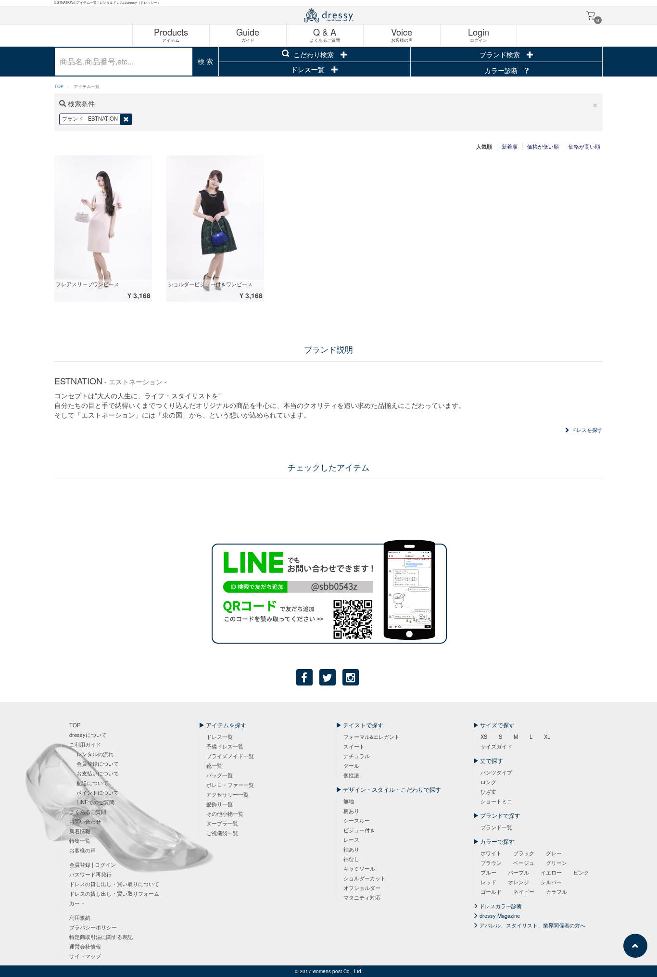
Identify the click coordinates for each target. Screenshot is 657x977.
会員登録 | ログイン (92, 864)
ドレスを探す (586, 429)
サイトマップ (85, 956)
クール (351, 765)
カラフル (556, 891)
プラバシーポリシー (93, 927)
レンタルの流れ (95, 754)
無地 (348, 801)
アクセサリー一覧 (227, 794)
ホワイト (491, 853)
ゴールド (491, 891)
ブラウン (491, 862)
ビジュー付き (359, 830)
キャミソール (359, 868)
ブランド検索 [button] (501, 54)
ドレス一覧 (309, 69)
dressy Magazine (499, 915)
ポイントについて (97, 792)
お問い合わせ (85, 821)
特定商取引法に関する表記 (101, 936)
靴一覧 (214, 765)
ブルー (488, 872)
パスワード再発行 (90, 874)
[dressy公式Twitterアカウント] (327, 677)
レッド (488, 882)
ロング (488, 782)
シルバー (551, 882)
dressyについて (88, 734)
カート (77, 903)
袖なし (351, 859)
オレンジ (518, 882)
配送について (92, 783)
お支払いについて (97, 773)
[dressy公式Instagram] (350, 677)
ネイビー (523, 891)
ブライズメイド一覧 (230, 756)
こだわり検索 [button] (313, 54)
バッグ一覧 (219, 775)
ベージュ (523, 862)
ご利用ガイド (85, 744)
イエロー (551, 872)
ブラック (523, 853)
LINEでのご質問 (95, 802)
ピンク (581, 872)
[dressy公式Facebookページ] (304, 677)
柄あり (351, 810)
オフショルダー (361, 887)
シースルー (356, 820)
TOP (58, 86)
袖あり (351, 849)
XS (483, 736)
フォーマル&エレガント (371, 736)
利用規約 (79, 917)
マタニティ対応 (361, 897)
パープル (518, 872)
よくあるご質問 (87, 811)
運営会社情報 (85, 946)
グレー (554, 853)
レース (351, 839)
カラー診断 (502, 70)
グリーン (556, 862)
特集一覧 (79, 840)
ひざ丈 (488, 791)
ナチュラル (356, 756)
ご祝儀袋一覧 (222, 833)
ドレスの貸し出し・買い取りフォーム (114, 893)
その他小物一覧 (224, 813)
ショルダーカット (364, 878)
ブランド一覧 (496, 827)
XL (547, 736)
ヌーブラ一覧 (222, 823)
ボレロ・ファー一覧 (230, 784)
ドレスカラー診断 (500, 906)
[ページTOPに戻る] (635, 946)
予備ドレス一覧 (224, 746)
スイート (354, 746)
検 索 (205, 61)
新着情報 (79, 831)
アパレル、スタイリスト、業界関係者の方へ (531, 925)
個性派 (351, 775)
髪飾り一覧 (219, 804)
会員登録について (97, 763)
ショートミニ (496, 801)
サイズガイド (496, 746)
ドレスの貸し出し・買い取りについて (114, 884)
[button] (595, 104)
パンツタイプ (496, 772)
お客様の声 (82, 850)
